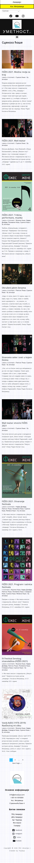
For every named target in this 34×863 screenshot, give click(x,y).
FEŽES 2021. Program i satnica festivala (17, 585)
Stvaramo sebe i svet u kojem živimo (17, 358)
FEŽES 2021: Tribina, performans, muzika (12, 216)
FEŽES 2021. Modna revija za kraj (16, 73)
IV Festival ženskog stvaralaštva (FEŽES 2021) (15, 660)
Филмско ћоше (11, 511)
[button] (17, 37)
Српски (5, 11)
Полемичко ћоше (13, 222)
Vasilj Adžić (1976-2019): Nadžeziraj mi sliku (14, 724)
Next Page (17, 763)
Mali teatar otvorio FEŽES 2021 (14, 424)
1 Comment (6, 590)
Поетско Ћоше (21, 290)
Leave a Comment (8, 77)
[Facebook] (11, 16)
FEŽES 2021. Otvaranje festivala (13, 502)
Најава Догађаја (21, 507)
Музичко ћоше (20, 220)
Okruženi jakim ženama (14, 287)
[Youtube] (17, 16)
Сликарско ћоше (7, 668)
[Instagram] (23, 16)
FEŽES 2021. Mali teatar (14, 140)
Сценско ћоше (20, 77)
